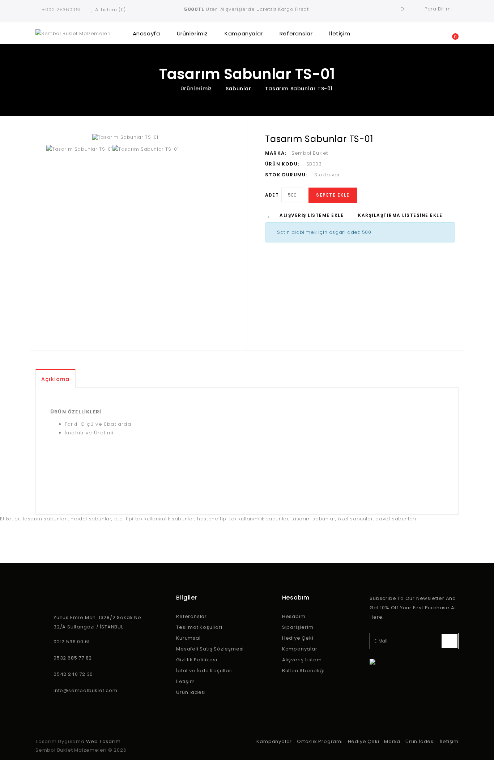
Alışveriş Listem (302, 659)
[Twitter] (51, 702)
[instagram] (62, 702)
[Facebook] (40, 702)
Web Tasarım (103, 741)
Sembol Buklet (309, 153)
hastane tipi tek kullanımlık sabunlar (243, 518)
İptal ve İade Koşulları (204, 670)
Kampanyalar (244, 33)
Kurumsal (188, 638)
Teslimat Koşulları (199, 627)
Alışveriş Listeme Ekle (312, 215)
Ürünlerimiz (192, 33)
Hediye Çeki (298, 638)
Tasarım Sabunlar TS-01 (299, 88)
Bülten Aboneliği (303, 670)
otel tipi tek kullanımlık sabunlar (154, 518)
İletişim (339, 33)
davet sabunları (395, 518)
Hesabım (294, 616)
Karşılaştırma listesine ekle (400, 215)
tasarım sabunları (45, 518)
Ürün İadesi (191, 692)
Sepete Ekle (333, 195)
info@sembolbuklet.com (86, 690)
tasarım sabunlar (313, 518)
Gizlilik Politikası (196, 659)
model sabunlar (91, 518)
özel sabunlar (355, 518)
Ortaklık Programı (320, 741)
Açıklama (55, 379)
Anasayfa (146, 33)
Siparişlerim (298, 627)
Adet (272, 195)
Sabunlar (238, 88)
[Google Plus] (73, 702)
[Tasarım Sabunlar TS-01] (160, 137)
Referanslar (296, 33)
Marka (392, 741)
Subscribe (449, 641)
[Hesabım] (426, 33)
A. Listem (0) (110, 9)
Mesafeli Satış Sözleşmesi (210, 648)
